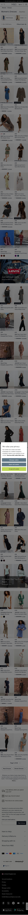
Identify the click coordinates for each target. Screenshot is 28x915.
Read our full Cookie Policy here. (15, 455)
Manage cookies (14, 460)
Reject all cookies (14, 464)
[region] (14, 457)
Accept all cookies (14, 469)
